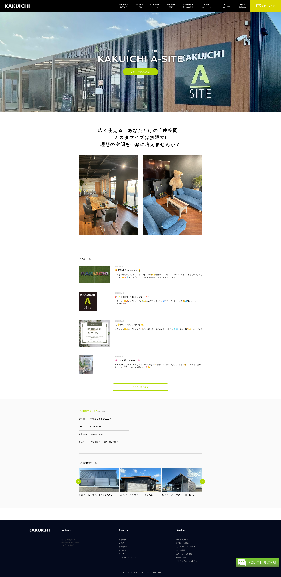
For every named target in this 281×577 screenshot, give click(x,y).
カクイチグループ (183, 540)
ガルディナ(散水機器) (184, 554)
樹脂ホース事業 (182, 543)
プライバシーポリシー (127, 557)
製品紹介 (122, 540)
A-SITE (121, 554)
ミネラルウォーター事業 (186, 547)
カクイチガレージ (17, 6)
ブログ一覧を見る (140, 71)
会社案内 (122, 550)
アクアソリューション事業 (186, 561)
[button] (78, 481)
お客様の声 (123, 547)
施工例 (121, 543)
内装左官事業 (181, 557)
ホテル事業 (180, 550)
